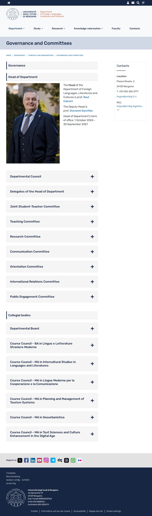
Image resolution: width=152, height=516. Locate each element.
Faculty (116, 28)
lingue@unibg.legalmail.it (130, 106)
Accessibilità (80, 511)
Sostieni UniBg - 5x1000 (17, 480)
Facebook (26, 460)
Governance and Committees (70, 55)
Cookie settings (113, 511)
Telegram (53, 460)
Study (37, 28)
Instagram (46, 460)
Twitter (20, 460)
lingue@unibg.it (125, 96)
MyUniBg (128, 3)
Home (8, 55)
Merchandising (13, 476)
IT (143, 3)
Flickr (79, 460)
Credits (34, 511)
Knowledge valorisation (87, 28)
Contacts (135, 28)
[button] (52, 176)
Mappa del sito (96, 511)
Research (57, 28)
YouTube (39, 460)
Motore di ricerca (138, 3)
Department (15, 28)
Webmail (133, 3)
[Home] (74, 14)
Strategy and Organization (40, 55)
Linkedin (33, 460)
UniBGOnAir (59, 460)
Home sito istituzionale (8, 2)
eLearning (11, 483)
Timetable (11, 473)
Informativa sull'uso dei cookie (55, 511)
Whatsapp (73, 460)
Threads (66, 460)
